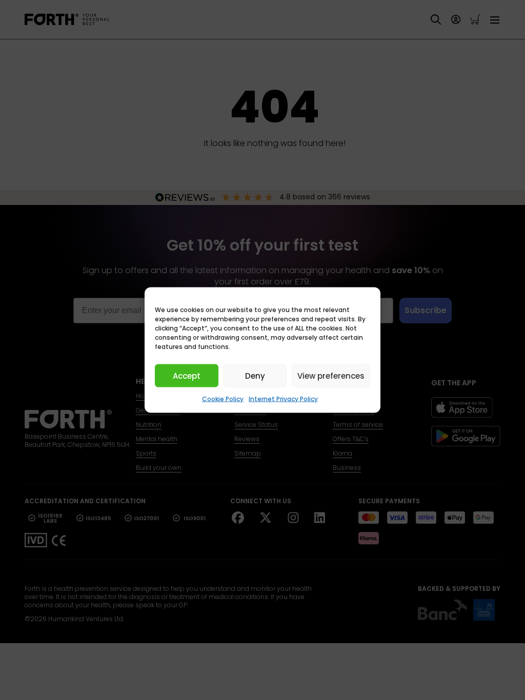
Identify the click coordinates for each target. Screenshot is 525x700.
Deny (255, 375)
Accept (186, 375)
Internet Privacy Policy (283, 399)
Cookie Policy (223, 399)
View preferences (331, 375)
